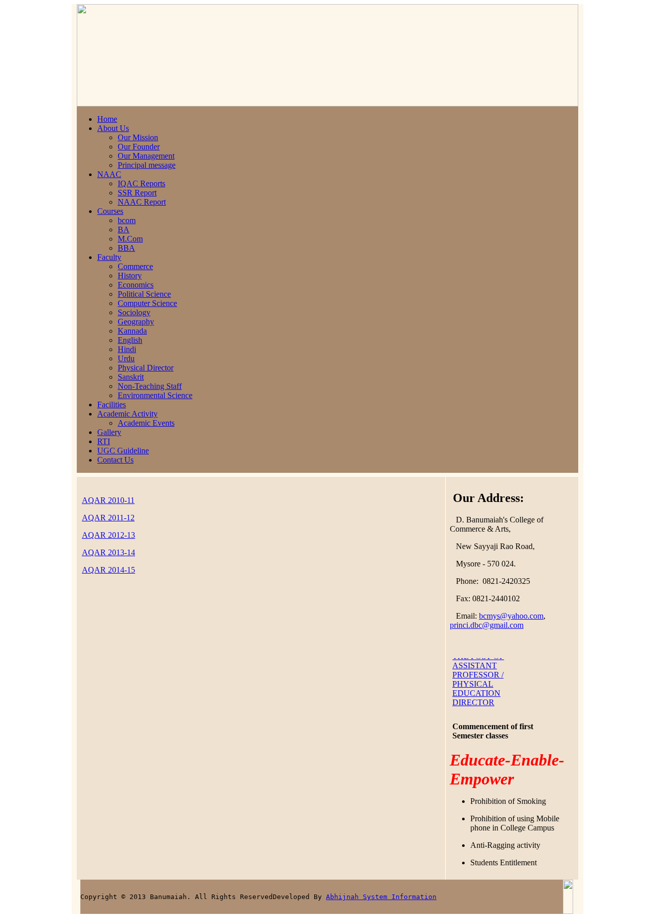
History (130, 275)
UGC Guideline (123, 450)
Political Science (144, 294)
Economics (136, 284)
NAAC (109, 174)
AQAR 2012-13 (108, 535)
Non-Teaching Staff (150, 386)
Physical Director (145, 367)
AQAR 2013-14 (108, 552)
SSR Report (137, 192)
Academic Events (146, 423)
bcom (127, 220)
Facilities (111, 404)
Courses (110, 211)
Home (107, 119)
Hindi (127, 349)
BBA (126, 248)
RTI (103, 441)
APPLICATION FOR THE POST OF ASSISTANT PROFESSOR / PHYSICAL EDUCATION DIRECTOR (488, 662)
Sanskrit (131, 377)
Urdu (126, 358)
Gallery (109, 432)
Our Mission (138, 137)
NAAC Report (142, 202)
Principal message (147, 165)
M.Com (130, 238)
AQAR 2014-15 (108, 569)
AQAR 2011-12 (108, 517)
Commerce (135, 266)
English (130, 340)
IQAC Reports (141, 183)
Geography (136, 321)
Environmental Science (155, 395)
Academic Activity (127, 413)
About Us (113, 128)
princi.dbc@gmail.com (486, 625)
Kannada (132, 330)
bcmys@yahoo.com (511, 615)
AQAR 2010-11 (108, 500)
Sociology (134, 312)
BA (123, 229)
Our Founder (139, 146)
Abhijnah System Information (381, 897)
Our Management (146, 155)
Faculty (109, 257)
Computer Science (147, 303)
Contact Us (115, 459)
